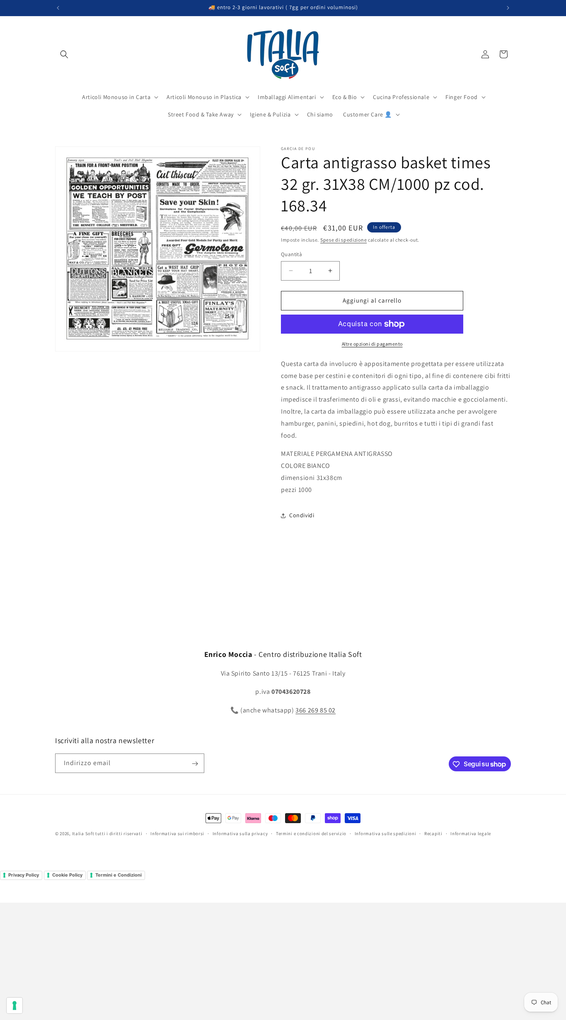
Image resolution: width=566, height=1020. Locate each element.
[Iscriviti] (195, 763)
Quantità (291, 254)
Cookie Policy (67, 875)
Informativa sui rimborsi (177, 833)
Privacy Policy (23, 875)
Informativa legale (470, 833)
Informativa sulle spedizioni (385, 833)
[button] (64, 54)
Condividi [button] (301, 515)
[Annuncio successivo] (508, 8)
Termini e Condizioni (118, 875)
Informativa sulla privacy (240, 833)
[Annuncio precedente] (58, 8)
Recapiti (433, 833)
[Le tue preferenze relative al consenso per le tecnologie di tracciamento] (14, 1005)
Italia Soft (83, 833)
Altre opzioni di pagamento (372, 344)
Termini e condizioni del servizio (311, 833)
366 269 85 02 (315, 710)
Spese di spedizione (343, 240)
